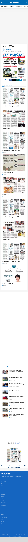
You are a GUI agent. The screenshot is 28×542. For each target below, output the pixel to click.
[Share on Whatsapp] (17, 80)
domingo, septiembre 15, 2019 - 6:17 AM (13, 51)
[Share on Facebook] (10, 80)
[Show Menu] (1, 2)
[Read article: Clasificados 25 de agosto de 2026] (14, 96)
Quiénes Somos (4, 519)
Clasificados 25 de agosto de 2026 (11, 106)
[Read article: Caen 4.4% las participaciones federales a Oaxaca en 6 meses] (5, 392)
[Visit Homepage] (14, 2)
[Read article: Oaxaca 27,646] (14, 229)
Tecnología (3, 502)
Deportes (3, 494)
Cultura (2, 500)
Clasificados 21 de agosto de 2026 (11, 261)
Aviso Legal (3, 530)
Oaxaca (12, 6)
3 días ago (5, 218)
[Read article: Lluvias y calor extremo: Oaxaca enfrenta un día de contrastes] (5, 379)
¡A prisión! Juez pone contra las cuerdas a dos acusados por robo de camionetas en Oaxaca (16, 385)
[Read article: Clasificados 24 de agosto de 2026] (14, 140)
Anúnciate (3, 523)
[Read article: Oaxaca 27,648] (14, 118)
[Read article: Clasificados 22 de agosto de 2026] (14, 207)
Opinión (2, 496)
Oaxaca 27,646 (6, 239)
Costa (2, 510)
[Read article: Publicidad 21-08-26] (14, 273)
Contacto (3, 525)
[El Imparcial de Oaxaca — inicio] (14, 474)
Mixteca (2, 512)
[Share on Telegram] (20, 80)
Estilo (2, 492)
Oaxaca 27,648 (6, 128)
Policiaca (3, 485)
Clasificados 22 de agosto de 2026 (11, 217)
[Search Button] (26, 2)
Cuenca (2, 514)
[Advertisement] (14, 27)
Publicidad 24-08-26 (7, 172)
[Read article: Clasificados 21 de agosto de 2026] (14, 251)
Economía (3, 488)
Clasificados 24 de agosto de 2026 (11, 150)
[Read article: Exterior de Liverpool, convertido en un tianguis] (5, 410)
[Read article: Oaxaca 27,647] (14, 185)
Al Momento (4, 6)
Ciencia (2, 498)
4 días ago (5, 263)
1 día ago (4, 152)
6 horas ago (5, 130)
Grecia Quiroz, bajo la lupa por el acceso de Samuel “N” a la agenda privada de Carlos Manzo (16, 372)
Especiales (19, 6)
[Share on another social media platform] (24, 80)
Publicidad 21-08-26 (7, 283)
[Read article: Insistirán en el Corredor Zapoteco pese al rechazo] (5, 404)
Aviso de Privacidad (5, 528)
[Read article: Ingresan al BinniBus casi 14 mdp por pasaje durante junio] (5, 398)
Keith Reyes (8, 49)
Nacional (3, 490)
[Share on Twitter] (14, 80)
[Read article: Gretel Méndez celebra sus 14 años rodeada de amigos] (5, 415)
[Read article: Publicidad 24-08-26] (14, 162)
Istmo (2, 507)
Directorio (3, 521)
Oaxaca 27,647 (6, 194)
